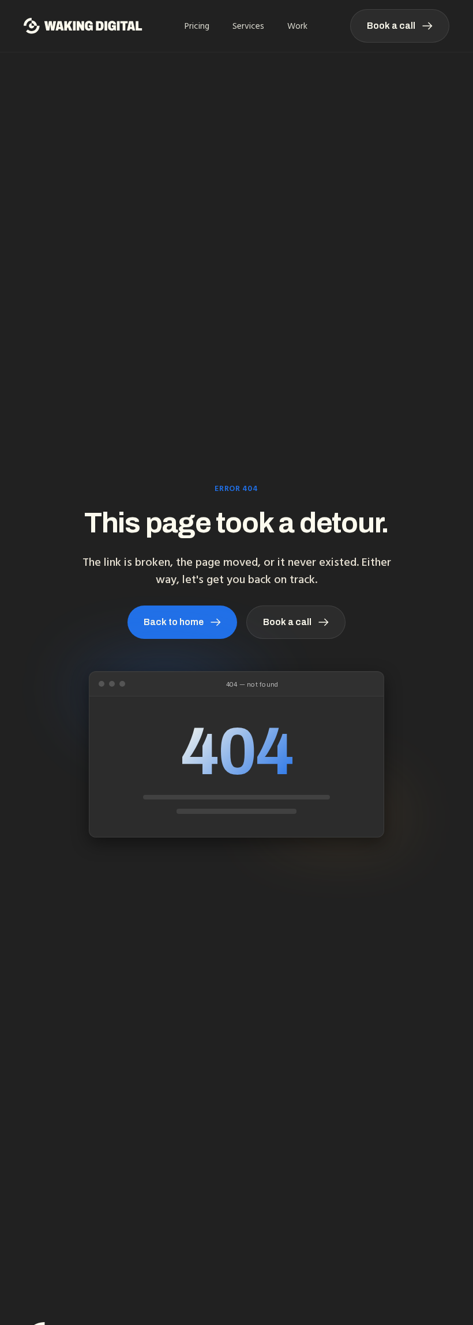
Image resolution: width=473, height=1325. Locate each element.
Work (297, 26)
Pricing (197, 26)
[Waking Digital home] (83, 26)
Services (248, 26)
